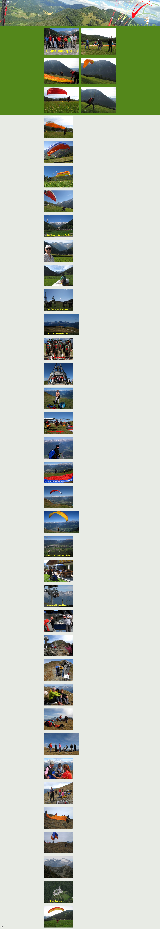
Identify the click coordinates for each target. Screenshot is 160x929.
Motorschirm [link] (142, 1)
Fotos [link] (128, 1)
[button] (158, 1)
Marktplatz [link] (134, 1)
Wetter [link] (97, 1)
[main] (80, 13)
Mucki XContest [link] (120, 1)
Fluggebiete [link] (110, 1)
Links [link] (148, 1)
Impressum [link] (153, 1)
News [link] (91, 1)
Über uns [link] (102, 1)
